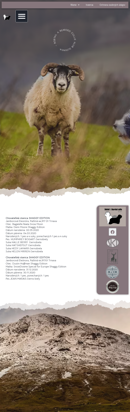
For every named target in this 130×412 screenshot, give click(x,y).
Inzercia (89, 4)
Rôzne (73, 4)
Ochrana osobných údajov (112, 4)
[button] (22, 16)
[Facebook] (113, 232)
